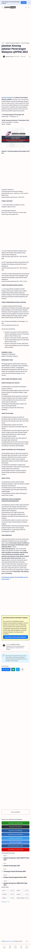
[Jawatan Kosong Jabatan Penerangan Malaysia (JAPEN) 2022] (15, 137)
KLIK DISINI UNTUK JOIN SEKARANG (15, 637)
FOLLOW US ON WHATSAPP (15, 823)
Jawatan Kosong (9, 941)
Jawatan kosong (6, 97)
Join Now (24, 2)
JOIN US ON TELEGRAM (15, 842)
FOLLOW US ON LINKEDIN (15, 830)
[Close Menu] (28, 2)
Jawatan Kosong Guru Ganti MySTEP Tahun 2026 (16, 859)
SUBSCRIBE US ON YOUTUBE (15, 849)
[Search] (28, 7)
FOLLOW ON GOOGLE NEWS (15, 846)
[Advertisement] (15, 25)
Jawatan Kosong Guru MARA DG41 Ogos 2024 (15, 884)
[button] (26, 7)
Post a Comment (15, 812)
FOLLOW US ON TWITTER (15, 838)
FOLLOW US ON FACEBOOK (15, 834)
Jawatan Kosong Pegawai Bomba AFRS (15, 877)
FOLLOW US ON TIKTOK (15, 827)
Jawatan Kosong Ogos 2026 (12, 865)
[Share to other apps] (22, 669)
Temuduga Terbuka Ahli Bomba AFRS (15, 871)
